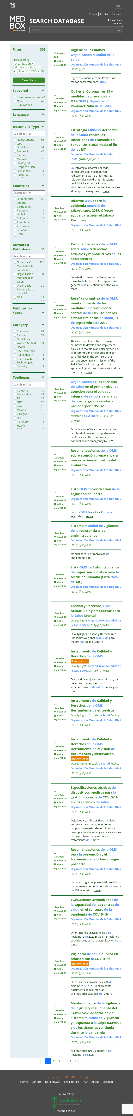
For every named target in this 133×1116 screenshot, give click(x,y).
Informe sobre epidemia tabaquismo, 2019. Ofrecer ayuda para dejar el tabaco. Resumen (93, 210)
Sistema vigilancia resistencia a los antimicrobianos (95, 531)
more (106, 191)
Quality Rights (79, 620)
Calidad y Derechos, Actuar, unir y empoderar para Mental (95, 611)
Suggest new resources (116, 22)
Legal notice (71, 1082)
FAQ (85, 1082)
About (95, 1082)
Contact (36, 1082)
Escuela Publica (104, 715)
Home (24, 1082)
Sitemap (108, 1082)
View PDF (61, 102)
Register (104, 13)
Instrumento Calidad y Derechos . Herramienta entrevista (92, 705)
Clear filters (29, 80)
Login (94, 13)
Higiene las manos (93, 55)
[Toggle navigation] (118, 5)
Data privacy (52, 1082)
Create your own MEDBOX (59, 1077)
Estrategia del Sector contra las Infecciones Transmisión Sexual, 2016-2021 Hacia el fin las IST (94, 140)
